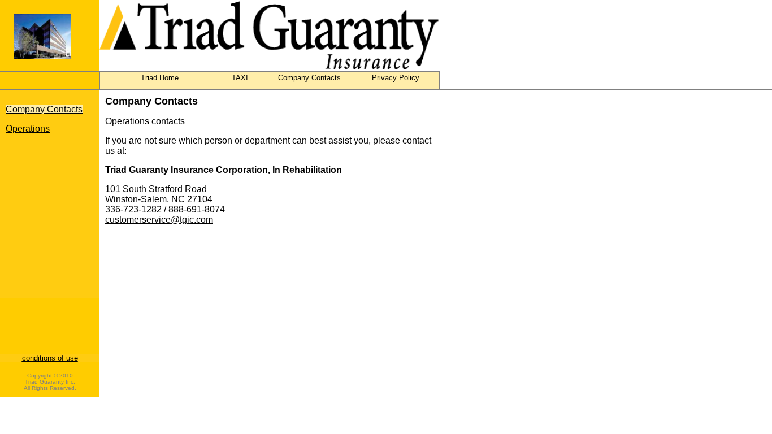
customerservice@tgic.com (159, 219)
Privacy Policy (395, 77)
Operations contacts (145, 121)
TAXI (240, 77)
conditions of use (50, 358)
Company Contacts (309, 77)
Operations (28, 128)
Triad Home (160, 77)
